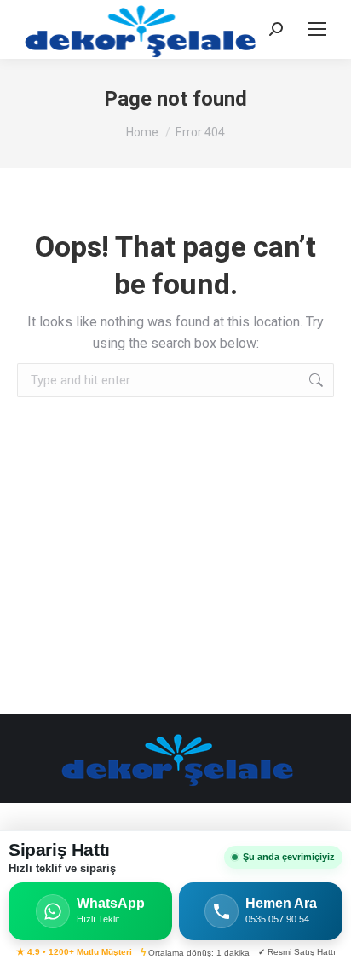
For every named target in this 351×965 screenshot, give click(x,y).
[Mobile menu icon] (317, 29)
